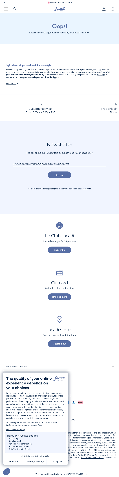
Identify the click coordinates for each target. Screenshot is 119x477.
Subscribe (59, 249)
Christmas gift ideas (99, 442)
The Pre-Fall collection (59, 2)
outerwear (110, 440)
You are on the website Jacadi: (59, 474)
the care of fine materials (92, 457)
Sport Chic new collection (100, 450)
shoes (104, 432)
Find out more (59, 296)
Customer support (16, 366)
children (82, 437)
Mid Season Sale (91, 455)
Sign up (60, 174)
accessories (71, 437)
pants (110, 435)
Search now (59, 343)
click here (87, 188)
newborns (77, 435)
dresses (94, 435)
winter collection (98, 440)
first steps (101, 74)
